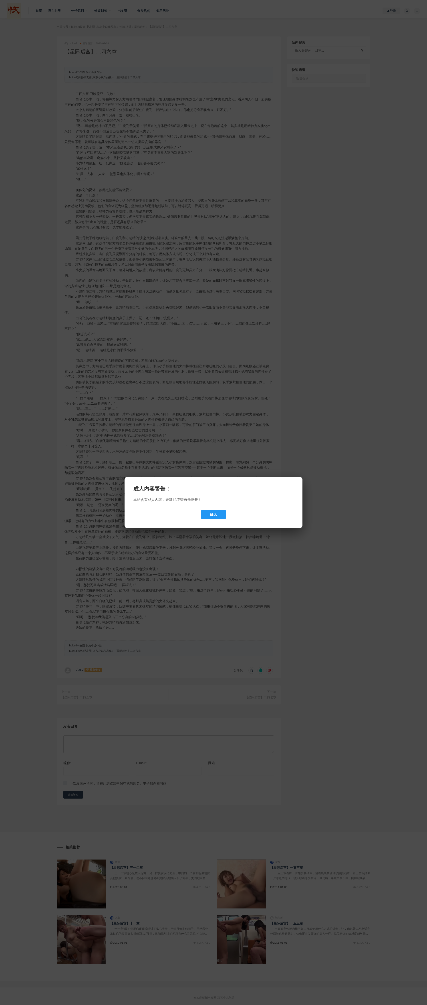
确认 (213, 514)
